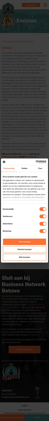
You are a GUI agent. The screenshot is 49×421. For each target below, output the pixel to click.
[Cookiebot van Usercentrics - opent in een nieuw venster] (35, 161)
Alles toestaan (24, 242)
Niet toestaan (24, 257)
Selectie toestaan (24, 249)
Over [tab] (40, 168)
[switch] (42, 216)
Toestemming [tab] (8, 168)
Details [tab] (24, 168)
